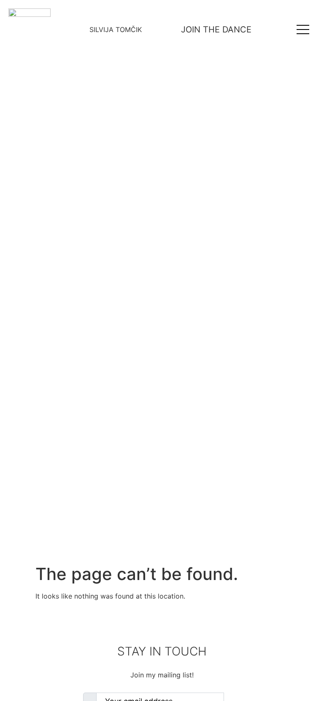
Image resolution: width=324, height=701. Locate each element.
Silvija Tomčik (115, 29)
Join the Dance (216, 29)
